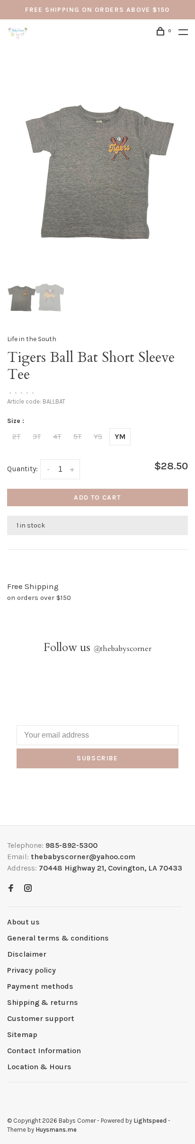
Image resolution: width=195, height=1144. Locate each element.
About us (23, 921)
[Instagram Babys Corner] (28, 888)
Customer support (40, 1018)
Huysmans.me (56, 1129)
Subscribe (97, 758)
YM (120, 436)
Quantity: (22, 468)
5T (77, 436)
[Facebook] (11, 888)
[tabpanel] (97, 163)
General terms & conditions (58, 937)
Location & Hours (39, 1066)
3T (37, 436)
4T (57, 436)
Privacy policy (31, 970)
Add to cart (97, 497)
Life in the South (31, 339)
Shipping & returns (42, 1002)
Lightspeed (150, 1120)
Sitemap (22, 1034)
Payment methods (40, 986)
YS (98, 436)
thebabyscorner (122, 648)
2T (16, 436)
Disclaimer (26, 954)
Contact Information (44, 1050)
